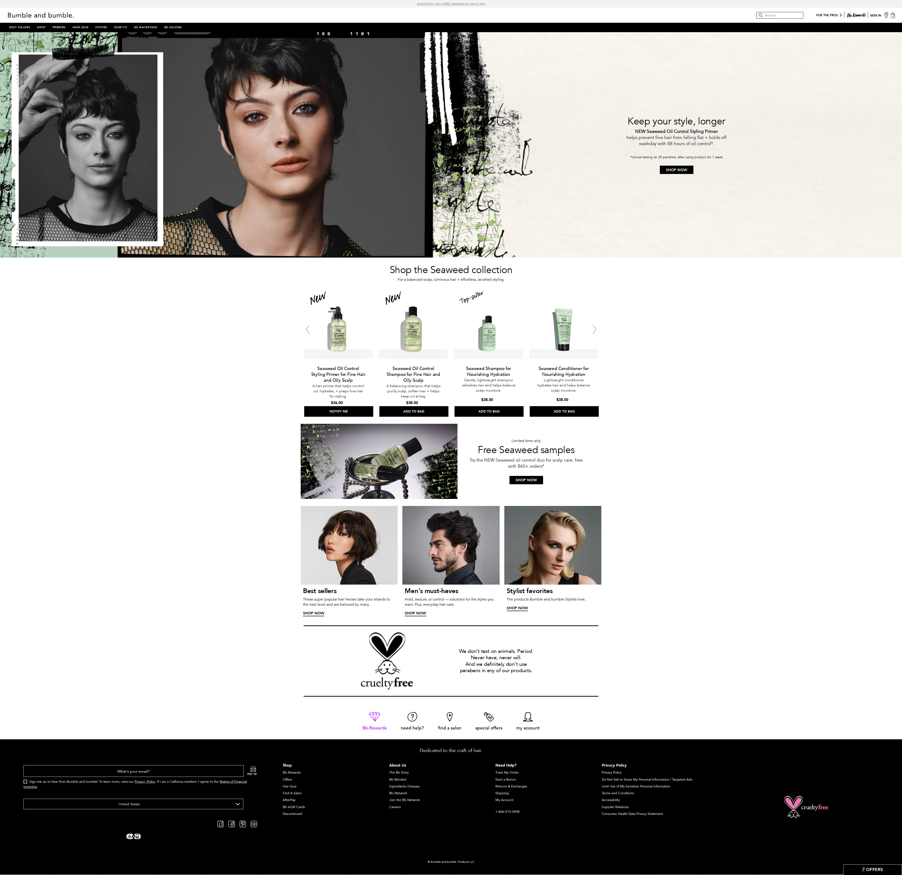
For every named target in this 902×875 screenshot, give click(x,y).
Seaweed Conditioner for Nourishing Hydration (564, 372)
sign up (252, 773)
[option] (338, 352)
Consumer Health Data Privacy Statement (632, 814)
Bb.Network (398, 793)
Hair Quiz (289, 786)
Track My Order (507, 772)
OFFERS (101, 27)
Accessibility (611, 800)
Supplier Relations (615, 807)
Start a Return (505, 779)
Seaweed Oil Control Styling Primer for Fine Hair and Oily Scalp (338, 374)
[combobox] (133, 804)
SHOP (41, 27)
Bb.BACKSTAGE (145, 27)
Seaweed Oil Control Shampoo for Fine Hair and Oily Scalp (413, 374)
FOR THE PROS (827, 15)
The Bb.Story (399, 772)
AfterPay (289, 800)
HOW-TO (120, 27)
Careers (395, 807)
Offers (287, 779)
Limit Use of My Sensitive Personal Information (636, 786)
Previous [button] (308, 329)
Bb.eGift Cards (294, 807)
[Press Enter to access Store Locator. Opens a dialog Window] (886, 14)
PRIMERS (59, 27)
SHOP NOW (676, 169)
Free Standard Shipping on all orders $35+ (451, 4)
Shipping (502, 793)
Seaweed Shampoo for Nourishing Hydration (488, 372)
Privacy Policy (145, 781)
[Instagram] (220, 823)
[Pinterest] (243, 823)
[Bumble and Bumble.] (42, 15)
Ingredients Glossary (404, 786)
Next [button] (594, 329)
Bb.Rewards (292, 772)
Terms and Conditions (618, 793)
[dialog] (140, 779)
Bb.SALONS (173, 27)
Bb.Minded (397, 779)
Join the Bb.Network (404, 800)
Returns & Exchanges (511, 786)
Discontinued (292, 814)
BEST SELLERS (19, 27)
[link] (374, 721)
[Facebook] (231, 823)
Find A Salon (292, 793)
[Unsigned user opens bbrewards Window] (856, 14)
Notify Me (339, 411)
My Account (504, 800)
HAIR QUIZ (80, 27)
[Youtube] (254, 823)
